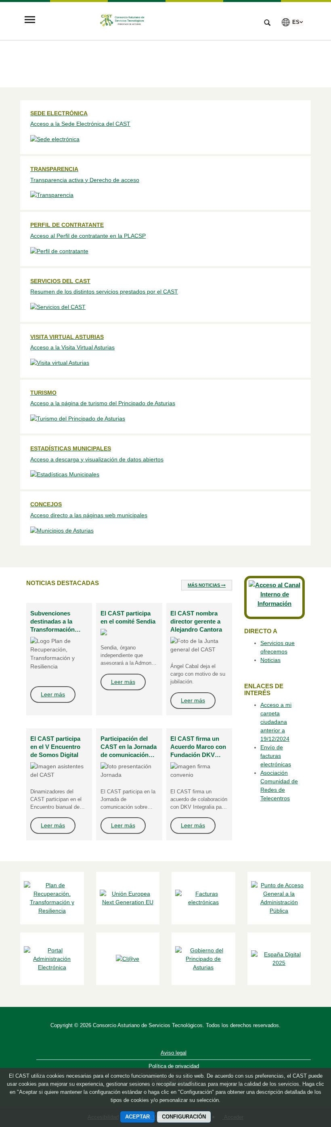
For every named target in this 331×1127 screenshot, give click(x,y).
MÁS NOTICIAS (204, 585)
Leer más (53, 694)
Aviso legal (173, 1053)
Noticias (270, 660)
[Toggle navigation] (30, 20)
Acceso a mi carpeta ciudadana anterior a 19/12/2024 (275, 722)
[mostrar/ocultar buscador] (267, 23)
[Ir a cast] (147, 20)
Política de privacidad (174, 1066)
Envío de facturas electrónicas (275, 756)
